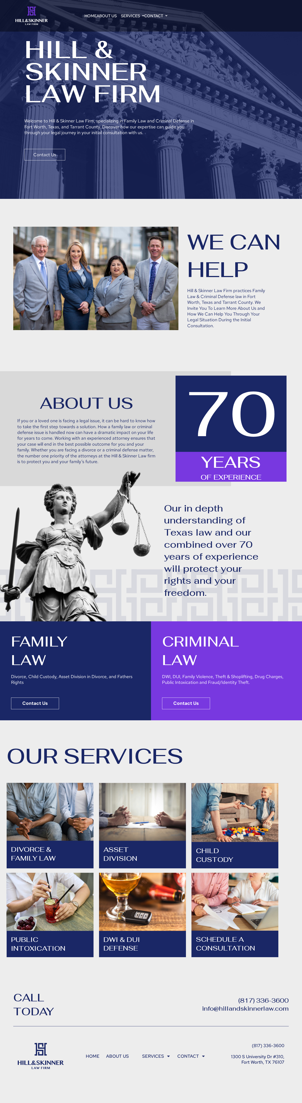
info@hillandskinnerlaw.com (245, 1008)
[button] (109, 16)
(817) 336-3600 (263, 1000)
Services (130, 16)
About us (107, 16)
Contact (153, 16)
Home (90, 16)
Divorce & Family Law (33, 854)
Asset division (120, 854)
